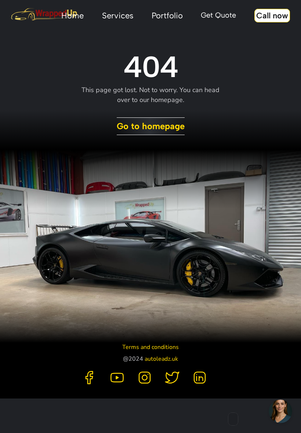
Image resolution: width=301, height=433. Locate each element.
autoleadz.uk (161, 359)
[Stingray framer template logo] (44, 15)
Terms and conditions (150, 347)
